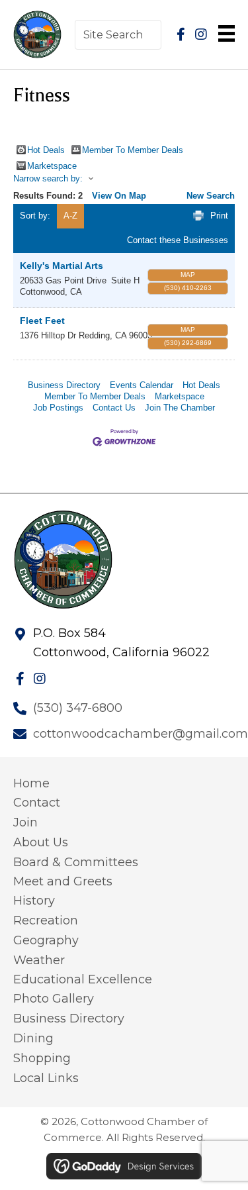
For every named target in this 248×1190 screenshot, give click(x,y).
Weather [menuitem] (39, 960)
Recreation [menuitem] (45, 920)
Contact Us (114, 408)
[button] (181, 34)
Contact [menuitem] (36, 802)
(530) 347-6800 (77, 708)
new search (210, 196)
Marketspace (52, 165)
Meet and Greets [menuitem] (62, 881)
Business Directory (64, 385)
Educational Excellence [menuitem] (82, 979)
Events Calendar (141, 385)
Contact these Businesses (177, 240)
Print (219, 216)
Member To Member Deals (132, 149)
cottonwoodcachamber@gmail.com (140, 733)
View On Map (119, 196)
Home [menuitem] (31, 783)
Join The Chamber (180, 408)
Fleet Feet (42, 320)
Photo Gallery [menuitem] (53, 998)
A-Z (70, 216)
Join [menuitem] (25, 822)
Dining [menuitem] (33, 1038)
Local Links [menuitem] (46, 1078)
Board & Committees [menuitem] (75, 862)
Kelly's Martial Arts (61, 265)
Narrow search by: (48, 178)
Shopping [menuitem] (42, 1058)
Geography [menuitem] (46, 940)
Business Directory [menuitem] (68, 1018)
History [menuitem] (34, 900)
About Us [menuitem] (40, 842)
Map (188, 274)
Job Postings (58, 408)
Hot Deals (46, 149)
